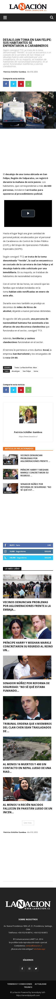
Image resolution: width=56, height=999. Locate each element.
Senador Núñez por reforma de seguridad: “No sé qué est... (35, 487)
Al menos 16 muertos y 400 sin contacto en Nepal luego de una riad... (27, 768)
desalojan (16, 371)
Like (49, 545)
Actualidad (40, 984)
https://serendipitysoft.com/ (28, 995)
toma (36, 371)
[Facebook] (22, 968)
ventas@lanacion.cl (34, 945)
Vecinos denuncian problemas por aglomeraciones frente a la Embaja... (27, 605)
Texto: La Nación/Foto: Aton (25, 367)
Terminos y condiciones (19, 984)
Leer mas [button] (28, 823)
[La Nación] (28, 7)
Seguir (48, 551)
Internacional (10, 478)
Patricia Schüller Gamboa (14, 72)
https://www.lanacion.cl (28, 436)
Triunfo (28, 987)
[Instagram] (29, 968)
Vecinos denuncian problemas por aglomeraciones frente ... (35, 458)
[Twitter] (36, 969)
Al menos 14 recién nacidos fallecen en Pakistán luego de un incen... (27, 808)
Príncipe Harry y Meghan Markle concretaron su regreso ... (34, 472)
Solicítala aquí (39, 949)
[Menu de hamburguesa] (5, 17)
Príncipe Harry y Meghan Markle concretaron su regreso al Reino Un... (28, 646)
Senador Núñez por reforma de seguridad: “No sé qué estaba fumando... (26, 686)
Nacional (8, 464)
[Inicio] (28, 908)
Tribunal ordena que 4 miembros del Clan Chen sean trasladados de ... (27, 727)
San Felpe (27, 371)
